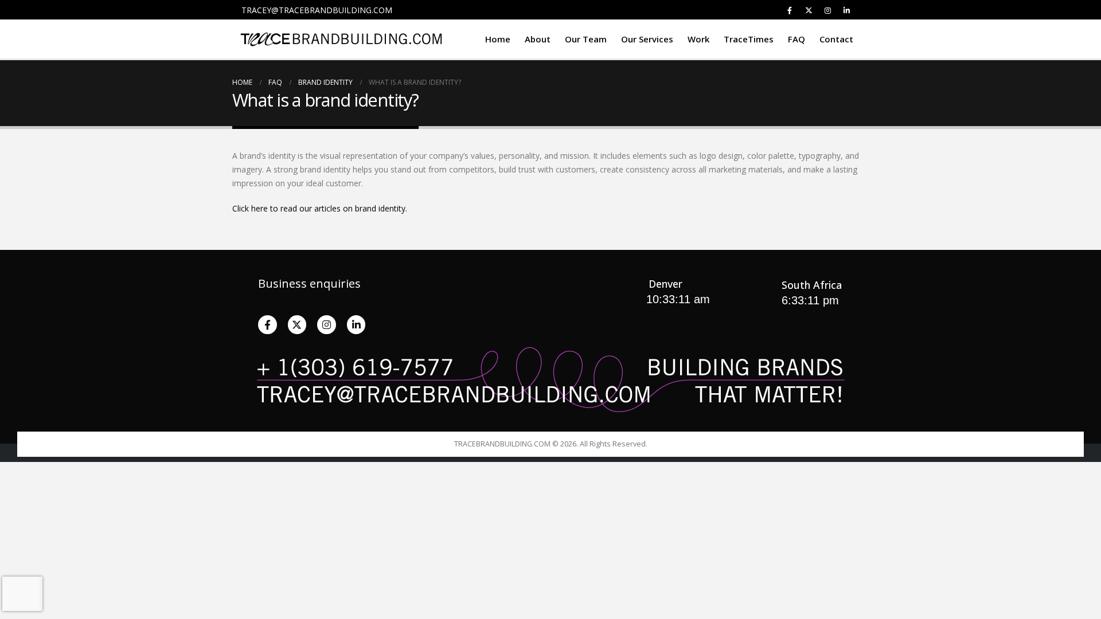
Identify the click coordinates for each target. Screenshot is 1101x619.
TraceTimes (749, 39)
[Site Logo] (341, 39)
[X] (809, 10)
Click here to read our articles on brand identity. (319, 208)
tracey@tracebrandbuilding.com (316, 10)
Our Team (586, 39)
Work (698, 39)
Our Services (647, 39)
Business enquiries (309, 283)
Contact (836, 39)
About (537, 39)
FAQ (796, 39)
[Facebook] (790, 10)
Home (497, 39)
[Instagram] (827, 10)
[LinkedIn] (846, 10)
